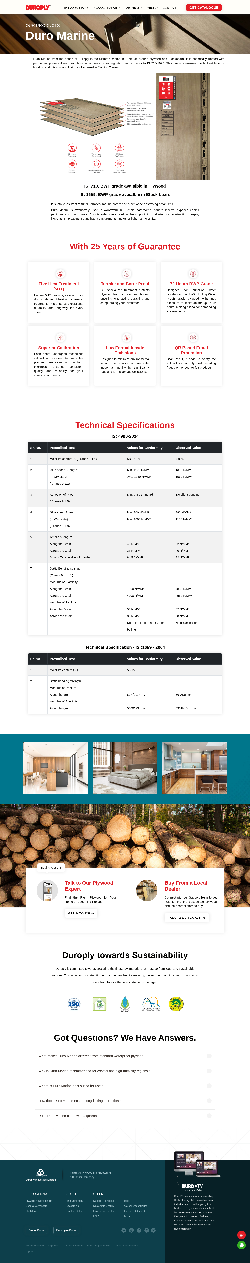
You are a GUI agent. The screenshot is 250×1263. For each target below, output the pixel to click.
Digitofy (29, 1251)
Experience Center (103, 1210)
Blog (126, 1200)
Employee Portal (66, 1230)
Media (127, 1216)
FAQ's (96, 1216)
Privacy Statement (134, 1210)
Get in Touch (79, 913)
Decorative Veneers (36, 1205)
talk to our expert (185, 917)
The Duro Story (75, 1200)
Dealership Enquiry (103, 1205)
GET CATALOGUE (203, 8)
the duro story (76, 7)
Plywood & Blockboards (39, 1200)
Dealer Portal (36, 1230)
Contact (169, 7)
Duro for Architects (103, 1200)
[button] (106, 8)
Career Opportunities (135, 1205)
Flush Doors (32, 1210)
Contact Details (75, 1210)
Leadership (72, 1205)
